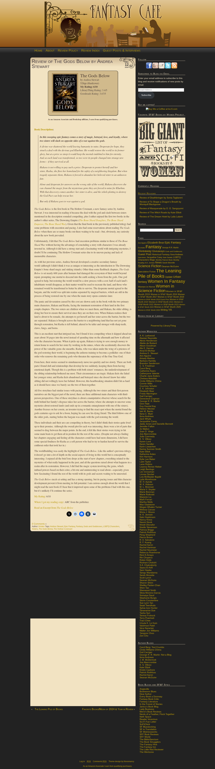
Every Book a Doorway (151, 696)
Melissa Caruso (147, 509)
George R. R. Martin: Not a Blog (155, 654)
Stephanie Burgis (148, 598)
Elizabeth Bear (155, 242)
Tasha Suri (145, 613)
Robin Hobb (145, 560)
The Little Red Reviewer (152, 749)
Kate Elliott (145, 451)
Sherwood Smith (148, 590)
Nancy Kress (146, 519)
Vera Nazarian (147, 628)
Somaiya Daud (147, 595)
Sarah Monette (168, 263)
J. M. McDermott (148, 660)
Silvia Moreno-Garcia (150, 593)
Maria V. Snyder (148, 489)
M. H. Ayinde (146, 482)
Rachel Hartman (148, 547)
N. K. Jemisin (146, 514)
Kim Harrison (146, 456)
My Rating (39, 496)
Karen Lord (145, 441)
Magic (152, 260)
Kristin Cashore (147, 670)
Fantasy (79, 526)
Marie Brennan (147, 492)
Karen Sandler (147, 444)
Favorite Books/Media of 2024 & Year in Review (107, 709)
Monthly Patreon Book (164, 260)
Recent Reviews (147, 193)
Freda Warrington (148, 393)
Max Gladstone (147, 504)
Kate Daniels (168, 257)
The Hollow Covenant (63, 529)
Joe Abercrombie (148, 434)
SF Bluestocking (148, 726)
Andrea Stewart (91, 79)
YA (170, 309)
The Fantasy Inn (148, 747)
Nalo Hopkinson (147, 517)
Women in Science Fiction (156, 288)
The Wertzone (147, 752)
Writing (164, 310)
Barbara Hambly (148, 361)
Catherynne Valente (149, 373)
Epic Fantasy (69, 526)
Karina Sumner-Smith (150, 449)
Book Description (43, 129)
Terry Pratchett (147, 618)
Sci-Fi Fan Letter (148, 721)
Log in (82, 761)
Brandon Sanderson (150, 363)
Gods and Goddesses (93, 526)
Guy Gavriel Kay (148, 406)
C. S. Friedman (147, 366)
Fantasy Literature (149, 701)
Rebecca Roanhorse (150, 552)
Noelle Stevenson (148, 527)
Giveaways (158, 251)
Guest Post (144, 254)
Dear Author (146, 694)
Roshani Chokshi (148, 562)
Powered (163, 325)
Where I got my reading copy (48, 502)
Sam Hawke (146, 570)
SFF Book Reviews (149, 734)
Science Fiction (149, 266)
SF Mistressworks (148, 732)
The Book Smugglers (150, 742)
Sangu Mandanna (148, 572)
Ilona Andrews (176, 254)
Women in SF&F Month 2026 (149, 310)
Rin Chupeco (146, 557)
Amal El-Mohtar (147, 350)
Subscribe (146, 95)
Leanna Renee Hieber (151, 466)
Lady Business (147, 709)
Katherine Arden (148, 454)
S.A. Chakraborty (148, 565)
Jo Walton (144, 429)
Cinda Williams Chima (150, 381)
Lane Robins (146, 464)
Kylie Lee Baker (147, 459)
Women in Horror (146, 287)
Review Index (90, 50)
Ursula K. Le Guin (148, 623)
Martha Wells (146, 502)
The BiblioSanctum (149, 739)
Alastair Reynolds (148, 338)
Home (38, 50)
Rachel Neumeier (148, 550)
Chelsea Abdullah (148, 378)
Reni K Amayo (147, 555)
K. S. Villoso (145, 439)
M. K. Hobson (146, 484)
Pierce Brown (146, 537)
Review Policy (68, 50)
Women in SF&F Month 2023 (166, 304)
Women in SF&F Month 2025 (167, 307)
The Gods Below (46, 529)
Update (169, 277)
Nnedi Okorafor (147, 524)
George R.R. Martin (170, 248)
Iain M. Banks (146, 411)
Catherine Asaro (148, 371)
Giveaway (145, 251)
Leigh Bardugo (147, 469)
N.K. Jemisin (150, 263)
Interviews (142, 257)
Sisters (35, 529)
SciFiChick (145, 724)
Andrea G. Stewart (149, 353)
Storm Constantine (149, 600)
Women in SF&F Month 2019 (171, 297)
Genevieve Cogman (149, 398)
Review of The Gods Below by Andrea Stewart (72, 63)
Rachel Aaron (146, 545)
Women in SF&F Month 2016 (164, 294)
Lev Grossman (147, 471)
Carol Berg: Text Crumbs (152, 647)
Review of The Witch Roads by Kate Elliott (160, 212)
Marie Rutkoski (147, 494)
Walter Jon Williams (149, 630)
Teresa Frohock (147, 615)
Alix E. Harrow (147, 348)
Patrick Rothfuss (148, 532)
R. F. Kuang (145, 542)
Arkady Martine (147, 358)
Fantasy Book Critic (149, 699)
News (158, 262)
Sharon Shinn (146, 582)
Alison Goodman (148, 345)
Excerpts (141, 248)
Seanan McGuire (170, 266)
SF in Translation (148, 729)
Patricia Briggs (147, 529)
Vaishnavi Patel (147, 625)
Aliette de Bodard (148, 343)
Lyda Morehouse (148, 479)
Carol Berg (145, 368)
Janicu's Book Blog (149, 706)
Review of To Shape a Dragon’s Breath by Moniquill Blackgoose (160, 203)
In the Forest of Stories (151, 704)
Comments (100, 761)
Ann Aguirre (142, 243)
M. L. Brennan (147, 487)
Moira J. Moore (147, 512)
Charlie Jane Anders (150, 376)
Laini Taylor (145, 461)
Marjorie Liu (145, 497)
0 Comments (38, 523)
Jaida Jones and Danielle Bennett (156, 424)
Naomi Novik (146, 522)
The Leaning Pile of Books (49, 709)
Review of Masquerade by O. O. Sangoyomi (161, 208)
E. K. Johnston (147, 388)
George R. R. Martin (150, 401)
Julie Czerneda (147, 436)
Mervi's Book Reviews (150, 711)
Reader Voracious (148, 719)
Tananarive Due (147, 610)
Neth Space (145, 716)
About (50, 50)
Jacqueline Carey (154, 257)
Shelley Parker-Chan (150, 585)
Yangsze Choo (147, 633)
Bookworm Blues (148, 691)
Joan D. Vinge (147, 431)
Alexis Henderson (148, 340)
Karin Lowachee (148, 446)
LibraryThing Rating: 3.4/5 (93, 90)
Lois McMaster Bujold (150, 477)
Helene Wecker (147, 408)
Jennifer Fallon (147, 426)
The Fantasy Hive (148, 744)
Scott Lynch (145, 577)
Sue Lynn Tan (146, 603)
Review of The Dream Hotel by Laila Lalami (161, 216)
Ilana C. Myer (146, 413)
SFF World (145, 737)
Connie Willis (146, 383)
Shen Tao (144, 587)
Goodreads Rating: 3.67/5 (93, 93)
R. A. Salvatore (147, 540)
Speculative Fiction (147, 272)
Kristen (42, 526)
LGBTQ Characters (111, 526)
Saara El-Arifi (146, 567)
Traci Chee (145, 620)
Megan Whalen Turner (151, 507)
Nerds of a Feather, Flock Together (157, 714)
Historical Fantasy (161, 254)
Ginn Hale (145, 403)
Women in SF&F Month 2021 (161, 302)
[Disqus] (83, 576)
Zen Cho (144, 635)
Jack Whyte (145, 419)
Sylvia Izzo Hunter (149, 608)
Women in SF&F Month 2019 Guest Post (153, 299)
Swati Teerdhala (148, 605)
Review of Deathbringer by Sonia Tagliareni (161, 197)
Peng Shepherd (147, 535)
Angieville (144, 689)
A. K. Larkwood (147, 335)
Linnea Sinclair (147, 474)
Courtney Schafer (148, 386)
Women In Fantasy (166, 281)
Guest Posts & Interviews (121, 50)
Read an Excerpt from (53, 507)
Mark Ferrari (146, 499)
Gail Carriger (146, 396)
